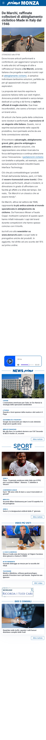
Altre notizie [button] (37, 439)
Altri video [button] (38, 583)
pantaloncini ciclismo (33, 157)
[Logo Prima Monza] (23, 3)
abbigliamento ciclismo (15, 75)
